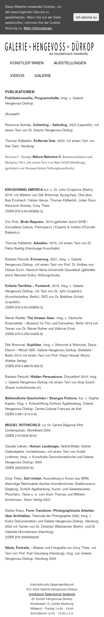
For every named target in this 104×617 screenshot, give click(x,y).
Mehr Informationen (38, 28)
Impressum (36, 594)
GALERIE (43, 75)
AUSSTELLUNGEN (70, 62)
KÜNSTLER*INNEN (27, 62)
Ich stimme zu (86, 17)
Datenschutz (53, 594)
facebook (69, 594)
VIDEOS (17, 75)
